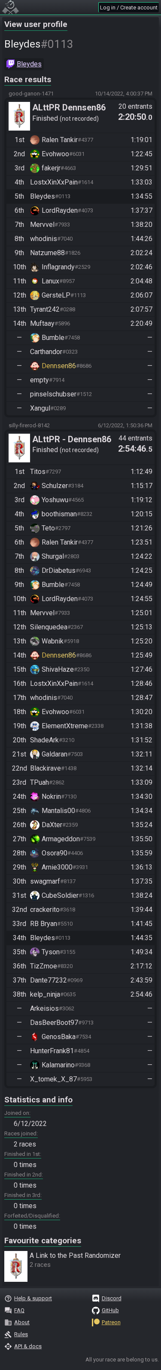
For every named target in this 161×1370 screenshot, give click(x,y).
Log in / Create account (129, 7)
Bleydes (29, 64)
